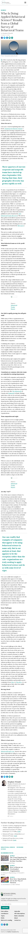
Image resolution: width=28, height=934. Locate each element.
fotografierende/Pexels (11, 55)
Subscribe (17, 911)
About (16, 918)
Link (19, 831)
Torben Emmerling (8, 863)
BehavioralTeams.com (7, 751)
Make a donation (19, 916)
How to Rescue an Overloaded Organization (16, 869)
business (20, 847)
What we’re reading (6, 920)
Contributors (4, 913)
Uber (12, 682)
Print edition (4, 911)
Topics (3, 916)
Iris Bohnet (6, 884)
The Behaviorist (17, 391)
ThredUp (19, 682)
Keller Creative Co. (13, 932)
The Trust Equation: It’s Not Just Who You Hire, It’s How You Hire (18, 859)
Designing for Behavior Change (13, 128)
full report (21, 225)
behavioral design (8, 847)
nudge (3, 849)
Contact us (17, 920)
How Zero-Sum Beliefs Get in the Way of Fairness (18, 880)
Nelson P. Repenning (9, 873)
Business (3, 10)
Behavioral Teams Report (14, 307)
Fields (2, 918)
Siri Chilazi (16, 884)
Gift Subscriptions (19, 913)
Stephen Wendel (8, 33)
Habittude (11, 393)
